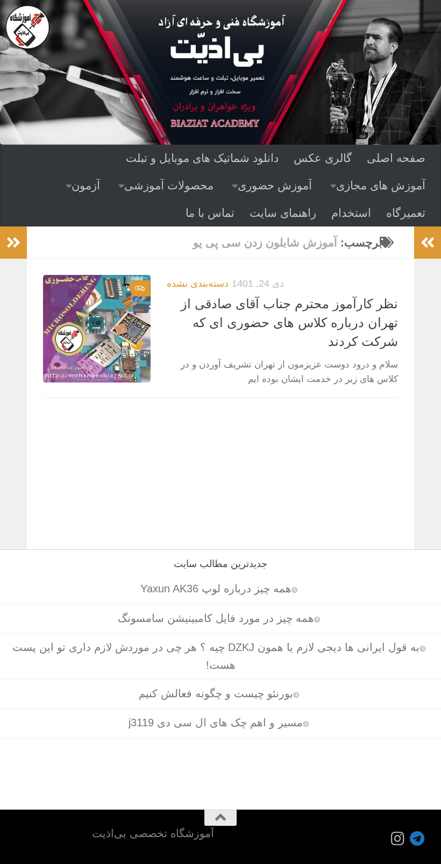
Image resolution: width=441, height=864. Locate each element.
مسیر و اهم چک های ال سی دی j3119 (216, 722)
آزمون (86, 185)
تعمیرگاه (405, 213)
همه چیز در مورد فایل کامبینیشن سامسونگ (216, 618)
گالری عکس (323, 158)
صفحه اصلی (396, 158)
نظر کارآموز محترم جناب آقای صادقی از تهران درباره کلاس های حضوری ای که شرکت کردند (289, 323)
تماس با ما (210, 213)
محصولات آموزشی (169, 185)
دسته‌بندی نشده (198, 283)
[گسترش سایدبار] (13, 242)
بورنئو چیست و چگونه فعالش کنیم (216, 693)
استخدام (351, 213)
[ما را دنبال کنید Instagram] (398, 838)
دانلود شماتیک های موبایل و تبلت (202, 158)
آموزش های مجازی (380, 185)
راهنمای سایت (283, 213)
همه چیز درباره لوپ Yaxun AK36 (215, 588)
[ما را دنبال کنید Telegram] (417, 838)
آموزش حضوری (275, 185)
